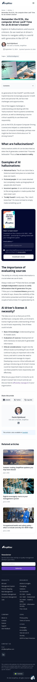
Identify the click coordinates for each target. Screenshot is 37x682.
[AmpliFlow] (7, 547)
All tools (4, 583)
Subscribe (18, 568)
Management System (8, 586)
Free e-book (23, 609)
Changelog (23, 586)
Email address (8, 241)
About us (4, 618)
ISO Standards (24, 591)
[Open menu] (33, 3)
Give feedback (6, 629)
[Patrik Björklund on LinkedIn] (18, 423)
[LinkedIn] (3, 655)
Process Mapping (7, 589)
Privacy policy (24, 618)
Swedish (25, 432)
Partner (4, 623)
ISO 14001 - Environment (27, 597)
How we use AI (24, 633)
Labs (3, 600)
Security (22, 635)
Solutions (22, 589)
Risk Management (7, 591)
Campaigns (23, 627)
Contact (4, 620)
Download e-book (18, 257)
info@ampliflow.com (8, 649)
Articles (10, 10)
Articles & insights (25, 583)
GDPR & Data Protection (27, 638)
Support (4, 626)
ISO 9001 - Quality (25, 594)
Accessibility (23, 630)
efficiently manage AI (21, 383)
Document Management (9, 597)
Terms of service (25, 620)
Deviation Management (9, 594)
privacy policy (22, 252)
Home (3, 10)
